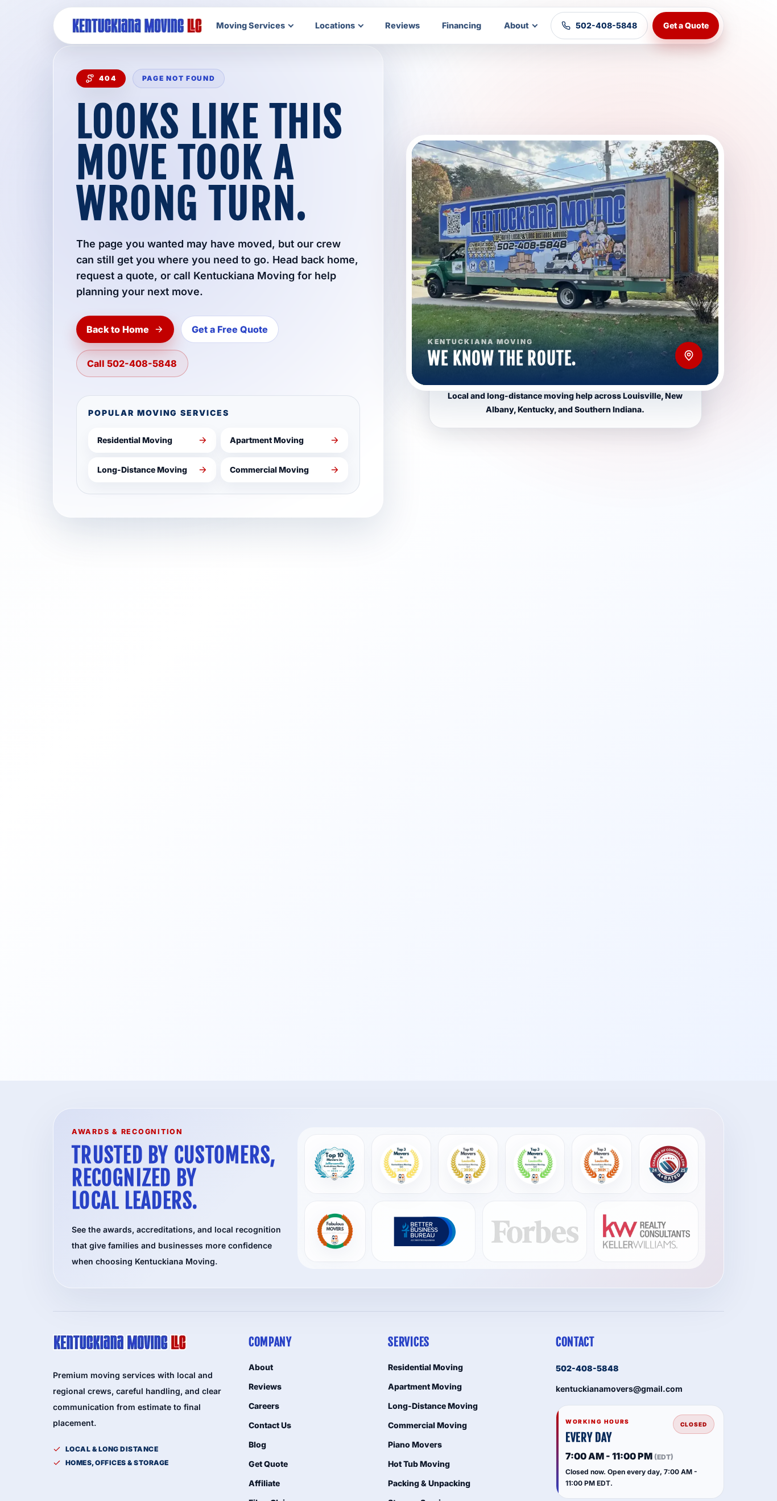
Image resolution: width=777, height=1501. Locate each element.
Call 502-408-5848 (132, 363)
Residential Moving (425, 1367)
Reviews (402, 25)
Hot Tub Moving (419, 1464)
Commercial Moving (427, 1425)
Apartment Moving (425, 1386)
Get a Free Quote (230, 329)
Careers (264, 1406)
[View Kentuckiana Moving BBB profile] (423, 1231)
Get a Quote (686, 25)
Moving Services (250, 25)
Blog (257, 1444)
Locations (335, 25)
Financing (461, 25)
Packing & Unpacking (429, 1483)
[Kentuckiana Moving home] (137, 25)
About (516, 25)
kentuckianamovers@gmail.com (619, 1389)
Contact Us (270, 1425)
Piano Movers (415, 1444)
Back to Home (117, 329)
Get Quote (268, 1464)
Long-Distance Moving (433, 1406)
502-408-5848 (606, 25)
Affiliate (264, 1483)
